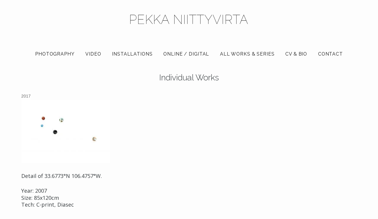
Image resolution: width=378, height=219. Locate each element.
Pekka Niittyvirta (188, 19)
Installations (132, 54)
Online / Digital (186, 54)
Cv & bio (296, 54)
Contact (330, 54)
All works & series (247, 54)
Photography (55, 54)
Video (93, 54)
